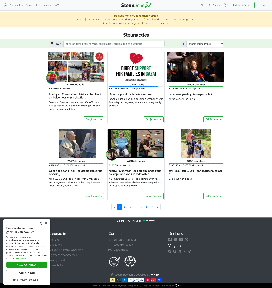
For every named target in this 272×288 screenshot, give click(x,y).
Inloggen (263, 5)
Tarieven (46, 5)
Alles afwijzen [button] (27, 272)
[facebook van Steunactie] (169, 251)
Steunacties (16, 5)
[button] (170, 239)
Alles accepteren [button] (26, 264)
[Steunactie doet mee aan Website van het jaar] (130, 261)
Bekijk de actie (94, 119)
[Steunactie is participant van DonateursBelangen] (114, 261)
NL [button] (203, 5)
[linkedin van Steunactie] (185, 251)
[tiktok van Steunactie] (189, 251)
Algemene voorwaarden (63, 255)
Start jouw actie (240, 5)
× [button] (46, 223)
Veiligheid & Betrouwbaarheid (66, 250)
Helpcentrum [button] (120, 250)
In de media (55, 244)
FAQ (56, 5)
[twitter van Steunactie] (179, 251)
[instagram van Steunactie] (174, 251)
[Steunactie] (6, 5)
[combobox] (41, 223)
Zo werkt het (33, 5)
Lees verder (20, 258)
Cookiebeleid (56, 265)
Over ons (54, 239)
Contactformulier (122, 244)
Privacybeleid (57, 260)
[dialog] (26, 252)
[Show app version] (270, 286)
